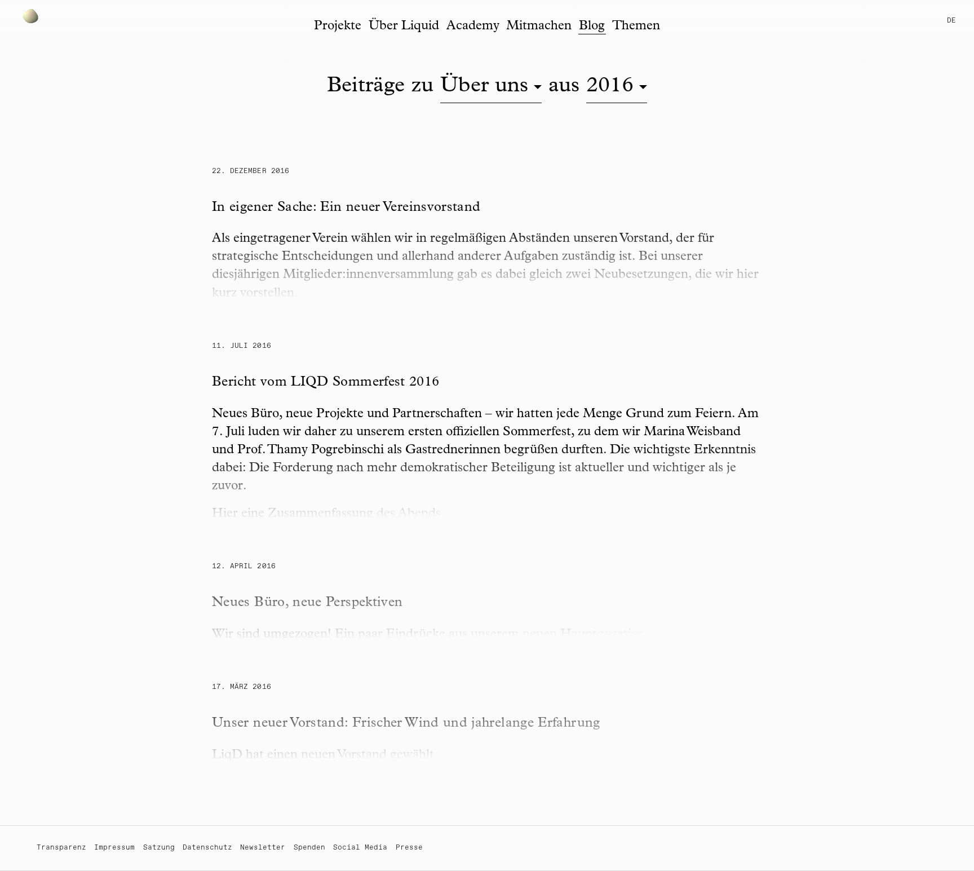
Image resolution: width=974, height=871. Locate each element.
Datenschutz (207, 847)
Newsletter (262, 847)
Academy (472, 26)
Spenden (309, 847)
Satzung (159, 847)
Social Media (360, 847)
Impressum (114, 847)
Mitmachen (539, 26)
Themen (636, 26)
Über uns (484, 87)
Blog (592, 26)
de (951, 20)
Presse (409, 847)
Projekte (337, 26)
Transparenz (61, 847)
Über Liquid (404, 26)
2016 (610, 87)
